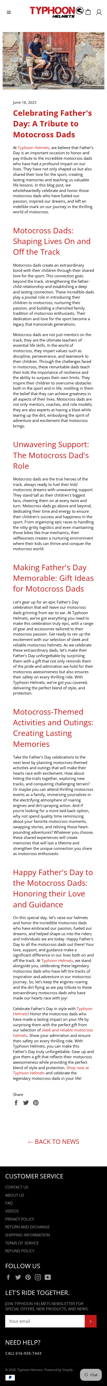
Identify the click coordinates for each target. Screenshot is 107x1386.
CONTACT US (16, 1187)
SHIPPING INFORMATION (27, 1234)
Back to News (56, 1141)
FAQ (9, 1202)
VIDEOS (12, 1211)
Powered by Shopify (58, 1370)
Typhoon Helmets (30, 1370)
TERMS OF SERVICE (22, 1243)
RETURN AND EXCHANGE (27, 1226)
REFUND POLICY (19, 1250)
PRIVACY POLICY (19, 1219)
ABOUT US (14, 1195)
